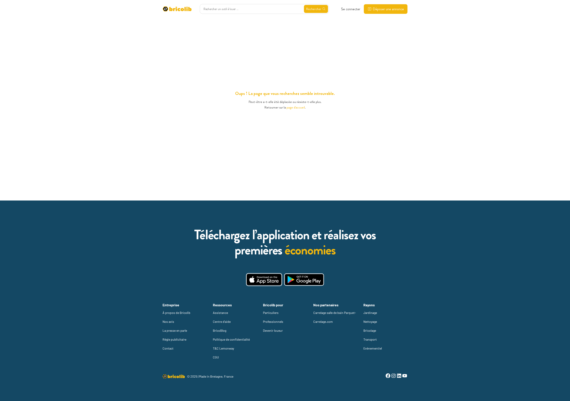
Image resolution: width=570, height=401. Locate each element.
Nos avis (168, 321)
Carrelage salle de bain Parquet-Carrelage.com (334, 317)
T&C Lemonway (223, 348)
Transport (370, 339)
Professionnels (273, 321)
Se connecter (350, 9)
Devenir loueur (273, 330)
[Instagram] (393, 376)
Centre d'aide (222, 321)
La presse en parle (175, 330)
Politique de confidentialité (231, 339)
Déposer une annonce (388, 9)
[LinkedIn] (399, 376)
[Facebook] (388, 376)
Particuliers (271, 313)
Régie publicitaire (174, 339)
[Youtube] (404, 376)
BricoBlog (219, 330)
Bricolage (369, 330)
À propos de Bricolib (176, 313)
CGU (216, 357)
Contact (168, 348)
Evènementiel (372, 348)
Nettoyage (370, 321)
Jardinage (370, 313)
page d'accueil (296, 107)
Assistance (220, 313)
